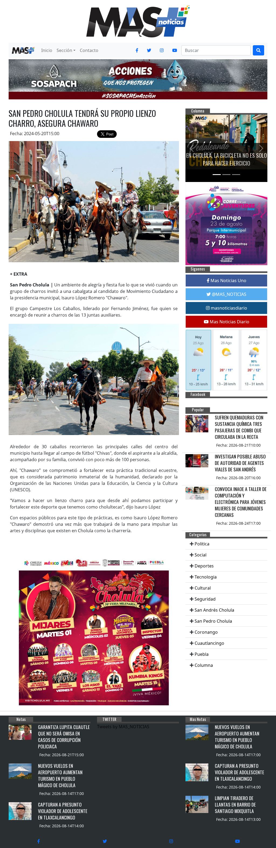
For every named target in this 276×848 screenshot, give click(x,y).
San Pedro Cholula (213, 621)
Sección (64, 50)
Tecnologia (206, 577)
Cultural (203, 588)
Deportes (204, 566)
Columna (204, 665)
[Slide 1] (217, 174)
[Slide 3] (236, 174)
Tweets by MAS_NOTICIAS (123, 727)
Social (200, 555)
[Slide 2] (226, 174)
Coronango (206, 632)
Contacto (89, 50)
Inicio (46, 50)
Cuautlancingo (209, 643)
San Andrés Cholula (214, 610)
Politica (202, 544)
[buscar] (258, 50)
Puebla (202, 654)
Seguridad (205, 599)
